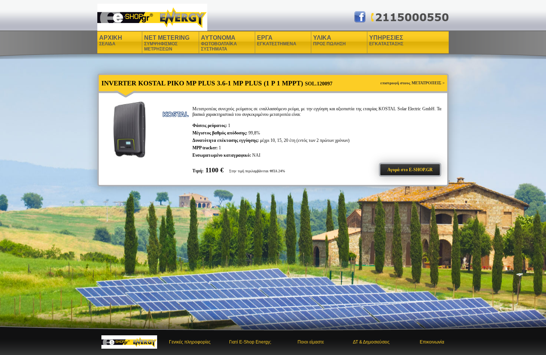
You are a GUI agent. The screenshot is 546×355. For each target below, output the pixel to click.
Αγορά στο (410, 169)
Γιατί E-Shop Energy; (250, 342)
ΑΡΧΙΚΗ (110, 40)
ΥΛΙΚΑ (323, 40)
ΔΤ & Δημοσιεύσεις (371, 342)
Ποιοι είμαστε (311, 342)
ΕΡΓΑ (265, 40)
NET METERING (166, 43)
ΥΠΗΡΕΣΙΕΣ (386, 40)
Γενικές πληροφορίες (190, 342)
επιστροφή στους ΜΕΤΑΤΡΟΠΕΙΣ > (412, 83)
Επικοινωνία (432, 342)
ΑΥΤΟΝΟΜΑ (219, 43)
